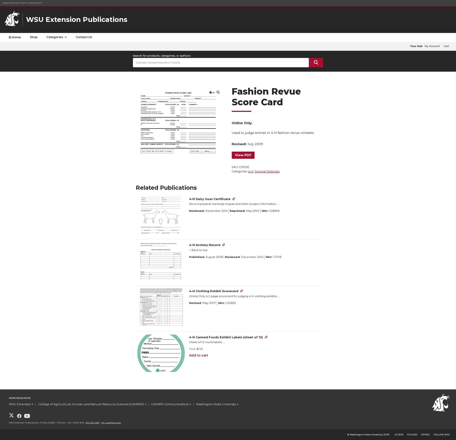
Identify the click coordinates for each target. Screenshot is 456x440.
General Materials (267, 171)
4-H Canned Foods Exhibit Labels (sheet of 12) (226, 337)
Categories (54, 37)
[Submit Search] (316, 62)
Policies (412, 434)
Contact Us (84, 37)
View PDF (243, 155)
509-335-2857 (93, 422)
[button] (218, 92)
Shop (34, 37)
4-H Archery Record (204, 245)
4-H (250, 171)
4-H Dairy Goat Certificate (209, 199)
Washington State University (22, 3)
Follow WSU (442, 434)
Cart (446, 46)
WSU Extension (20, 404)
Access (399, 434)
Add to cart (198, 355)
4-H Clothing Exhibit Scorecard (213, 291)
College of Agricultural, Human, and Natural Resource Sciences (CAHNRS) (91, 404)
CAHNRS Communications (169, 404)
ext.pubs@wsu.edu (111, 422)
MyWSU (425, 434)
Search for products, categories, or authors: (162, 55)
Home (16, 37)
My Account (432, 46)
